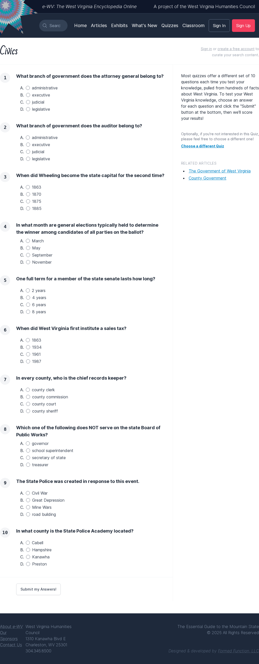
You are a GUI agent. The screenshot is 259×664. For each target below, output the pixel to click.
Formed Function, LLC (238, 650)
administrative (45, 87)
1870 (36, 194)
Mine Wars (42, 507)
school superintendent (52, 450)
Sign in (206, 49)
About (11, 626)
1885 (36, 208)
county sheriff (45, 411)
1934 (37, 347)
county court (44, 403)
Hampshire (42, 549)
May (36, 247)
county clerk (43, 389)
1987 (36, 361)
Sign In (219, 25)
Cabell (37, 542)
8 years (39, 311)
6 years (39, 304)
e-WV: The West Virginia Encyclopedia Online (89, 6)
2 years (39, 290)
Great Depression (48, 500)
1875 (36, 201)
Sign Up (243, 25)
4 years (39, 297)
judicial (38, 102)
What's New (144, 25)
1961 (36, 354)
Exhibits (119, 25)
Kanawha (41, 556)
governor (40, 443)
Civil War (40, 493)
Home (80, 25)
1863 (36, 187)
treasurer (40, 464)
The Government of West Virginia (220, 170)
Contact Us (11, 644)
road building (44, 514)
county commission (50, 396)
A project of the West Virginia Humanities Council (204, 6)
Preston (39, 564)
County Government (207, 178)
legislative (41, 109)
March (38, 240)
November (42, 262)
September (42, 255)
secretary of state (49, 457)
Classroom (193, 25)
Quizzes (169, 25)
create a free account (236, 49)
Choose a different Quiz (202, 146)
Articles (99, 25)
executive (41, 94)
